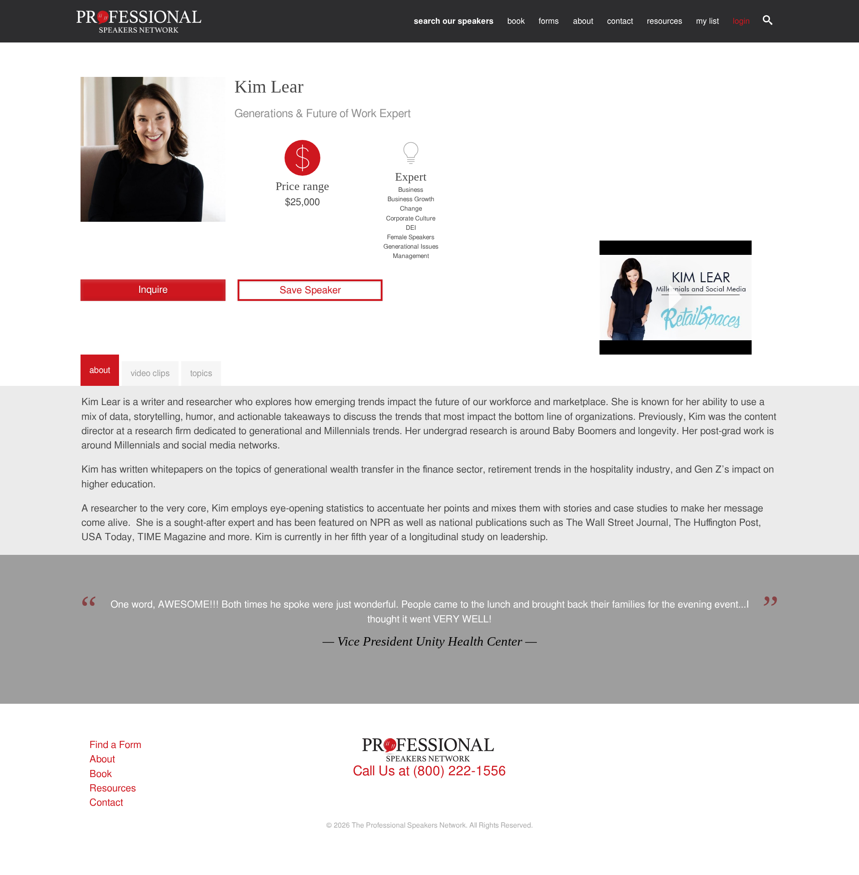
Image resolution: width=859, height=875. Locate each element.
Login (741, 21)
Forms (549, 21)
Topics (201, 373)
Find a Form (115, 745)
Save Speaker (310, 290)
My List (707, 21)
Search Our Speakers (453, 21)
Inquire (153, 290)
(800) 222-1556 (429, 771)
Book (516, 21)
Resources (664, 21)
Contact (620, 21)
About (583, 21)
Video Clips (150, 373)
